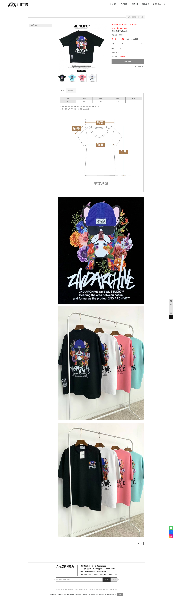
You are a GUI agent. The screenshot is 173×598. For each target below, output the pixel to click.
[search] (165, 4)
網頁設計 (105, 589)
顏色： (114, 44)
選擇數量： (115, 56)
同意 (120, 594)
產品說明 (71, 90)
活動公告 (113, 4)
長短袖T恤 (140, 17)
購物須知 (145, 4)
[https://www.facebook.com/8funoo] (171, 532)
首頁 (129, 17)
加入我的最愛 (139, 67)
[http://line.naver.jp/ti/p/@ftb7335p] (171, 528)
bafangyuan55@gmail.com (96, 571)
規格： (114, 48)
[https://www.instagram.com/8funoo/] (171, 536)
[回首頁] (18, 4)
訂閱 (106, 579)
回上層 (140, 543)
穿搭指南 (135, 4)
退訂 (114, 579)
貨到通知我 (127, 61)
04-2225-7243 (109, 569)
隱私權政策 (113, 589)
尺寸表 (62, 90)
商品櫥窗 (124, 4)
